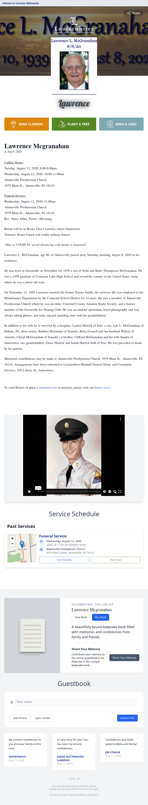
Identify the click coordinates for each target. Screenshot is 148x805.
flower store (102, 387)
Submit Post (127, 718)
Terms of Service (83, 789)
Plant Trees (115, 559)
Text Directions (64, 559)
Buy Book (100, 617)
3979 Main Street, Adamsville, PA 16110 (70, 552)
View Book (81, 617)
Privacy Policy (64, 789)
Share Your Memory (124, 657)
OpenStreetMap (78, 794)
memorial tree (48, 387)
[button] (22, 544)
